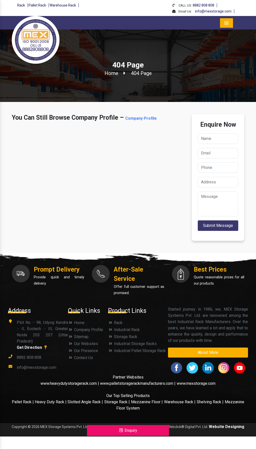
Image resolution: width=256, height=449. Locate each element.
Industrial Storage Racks (135, 343)
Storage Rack (125, 336)
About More (208, 352)
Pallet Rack (37, 5)
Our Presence (85, 350)
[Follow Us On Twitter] (192, 367)
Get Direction (30, 347)
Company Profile (141, 118)
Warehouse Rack (63, 5)
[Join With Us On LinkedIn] (208, 367)
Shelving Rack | (210, 402)
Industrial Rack (126, 329)
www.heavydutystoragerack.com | (70, 383)
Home (111, 73)
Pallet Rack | (23, 402)
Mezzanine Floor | (147, 402)
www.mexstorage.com (196, 383)
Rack (21, 5)
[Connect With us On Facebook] (176, 367)
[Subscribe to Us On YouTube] (239, 367)
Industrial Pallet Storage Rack (139, 350)
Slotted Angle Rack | (85, 402)
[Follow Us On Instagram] (224, 367)
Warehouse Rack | (180, 402)
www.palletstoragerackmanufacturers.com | (138, 383)
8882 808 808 (203, 5)
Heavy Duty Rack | (51, 402)
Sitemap (80, 336)
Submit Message (218, 225)
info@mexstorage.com (213, 11)
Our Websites (85, 343)
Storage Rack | (117, 402)
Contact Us (83, 357)
